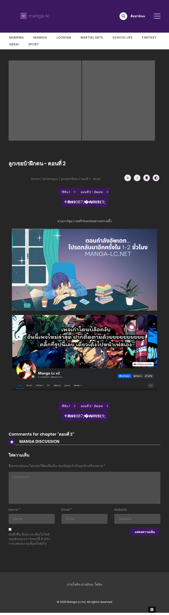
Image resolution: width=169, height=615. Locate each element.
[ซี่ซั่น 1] (67, 192)
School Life (122, 37)
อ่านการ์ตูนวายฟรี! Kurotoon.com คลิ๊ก (84, 221)
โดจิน (98, 584)
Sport (33, 44)
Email (65, 509)
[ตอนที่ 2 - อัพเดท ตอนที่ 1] (93, 192)
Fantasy (149, 37)
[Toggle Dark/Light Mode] (156, 178)
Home (35, 179)
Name (13, 509)
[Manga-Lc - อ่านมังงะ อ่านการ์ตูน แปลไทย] (34, 16)
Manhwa (16, 37)
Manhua (40, 37)
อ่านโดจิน (74, 584)
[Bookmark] (146, 178)
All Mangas (50, 179)
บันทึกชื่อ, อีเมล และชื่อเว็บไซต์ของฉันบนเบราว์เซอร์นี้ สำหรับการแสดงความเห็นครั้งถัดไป (29, 539)
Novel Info (92, 201)
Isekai (14, 44)
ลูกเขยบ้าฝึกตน (69, 179)
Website (120, 509)
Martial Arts (92, 37)
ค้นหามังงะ (137, 16)
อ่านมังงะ (87, 584)
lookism (64, 37)
